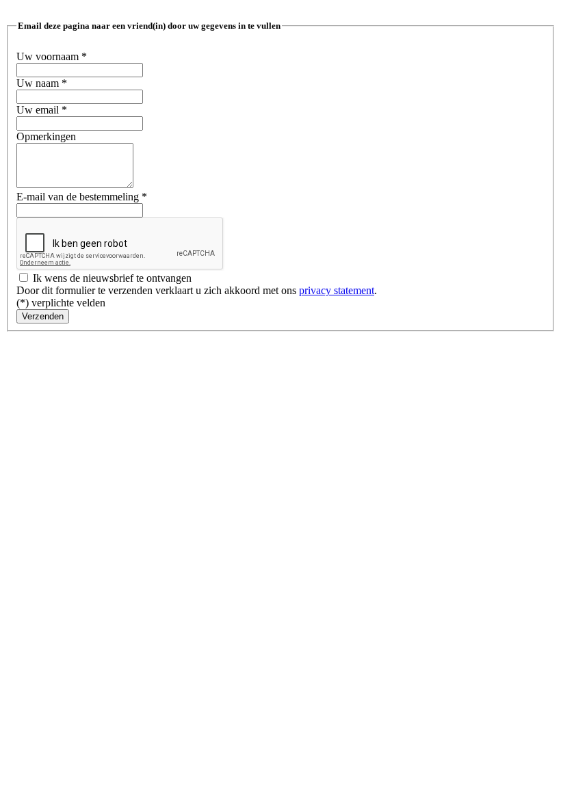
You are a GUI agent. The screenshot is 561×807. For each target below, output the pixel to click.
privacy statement (336, 290)
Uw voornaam (51, 56)
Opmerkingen (46, 136)
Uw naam (41, 83)
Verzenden (43, 316)
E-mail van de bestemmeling (81, 196)
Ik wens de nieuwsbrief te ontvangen (111, 278)
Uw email (41, 110)
